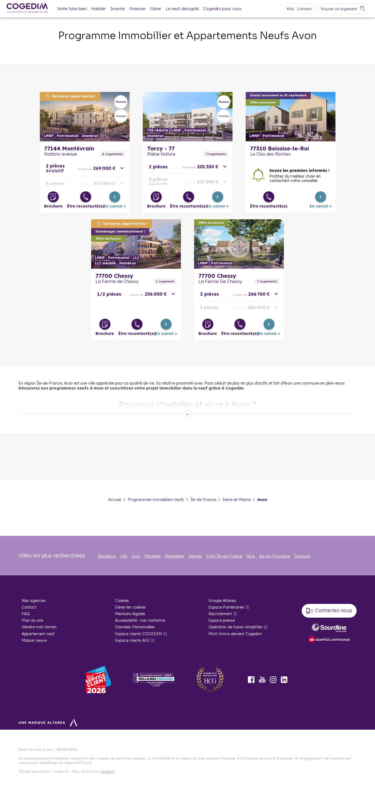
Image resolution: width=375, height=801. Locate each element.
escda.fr (107, 771)
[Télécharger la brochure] (53, 196)
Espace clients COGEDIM (138, 633)
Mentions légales (130, 613)
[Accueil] (27, 9)
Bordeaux (107, 556)
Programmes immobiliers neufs (156, 499)
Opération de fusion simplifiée (235, 626)
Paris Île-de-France (224, 556)
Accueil (114, 499)
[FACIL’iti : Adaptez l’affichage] (329, 640)
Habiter (98, 8)
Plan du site (32, 620)
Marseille (152, 556)
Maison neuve (34, 640)
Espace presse (221, 620)
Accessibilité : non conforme (140, 620)
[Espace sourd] (329, 628)
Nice (251, 556)
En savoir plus (85, 116)
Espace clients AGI (132, 640)
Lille (123, 556)
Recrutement (220, 613)
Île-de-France (203, 499)
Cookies (122, 600)
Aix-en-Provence (274, 556)
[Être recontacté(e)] (85, 196)
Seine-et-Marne (237, 499)
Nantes (195, 556)
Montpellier (174, 556)
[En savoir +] (114, 196)
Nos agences (34, 600)
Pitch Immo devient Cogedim (235, 633)
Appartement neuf (38, 633)
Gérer (155, 8)
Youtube (262, 679)
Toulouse (302, 556)
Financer (137, 8)
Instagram (273, 679)
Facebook (251, 679)
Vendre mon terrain (39, 626)
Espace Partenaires (226, 607)
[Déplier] (187, 414)
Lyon (135, 556)
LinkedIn (284, 679)
